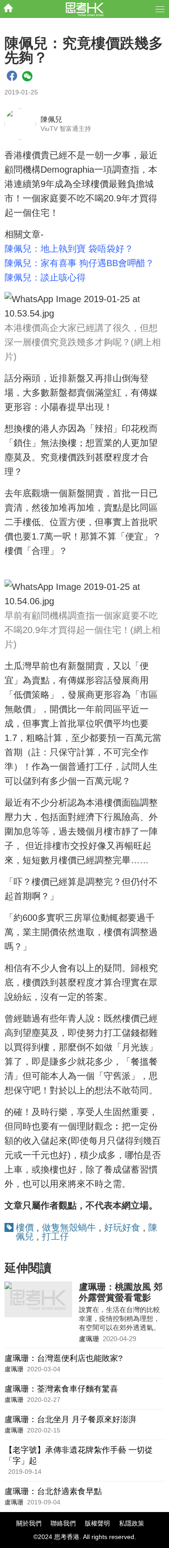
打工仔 (55, 1236)
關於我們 (28, 1523)
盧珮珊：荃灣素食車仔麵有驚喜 (61, 1388)
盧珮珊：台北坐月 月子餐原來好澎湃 (71, 1419)
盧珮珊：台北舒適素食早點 (53, 1491)
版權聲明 (97, 1523)
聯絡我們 (63, 1523)
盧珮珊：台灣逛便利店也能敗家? (64, 1358)
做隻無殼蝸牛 (69, 1227)
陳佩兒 (51, 119)
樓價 (25, 1227)
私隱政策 (131, 1523)
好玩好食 (122, 1227)
